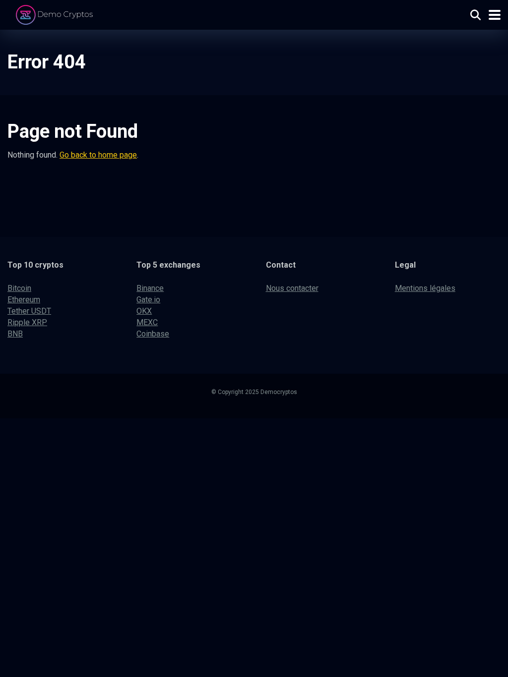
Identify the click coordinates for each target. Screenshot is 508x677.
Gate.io (148, 299)
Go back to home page (98, 155)
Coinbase (152, 333)
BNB (15, 333)
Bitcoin (19, 288)
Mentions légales (425, 288)
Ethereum (23, 299)
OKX (144, 311)
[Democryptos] (55, 13)
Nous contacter (292, 288)
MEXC (147, 322)
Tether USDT (29, 311)
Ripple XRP (27, 322)
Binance (150, 288)
